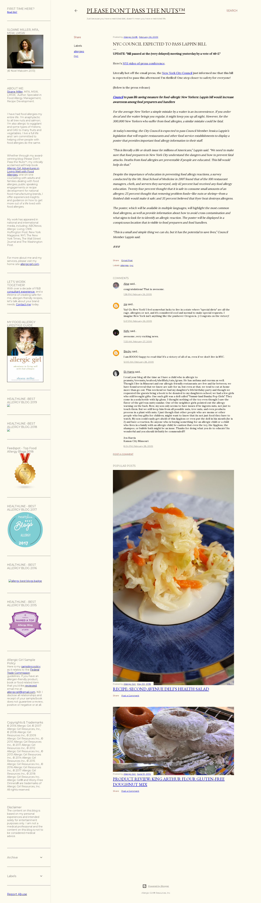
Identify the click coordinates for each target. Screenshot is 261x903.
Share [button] (77, 37)
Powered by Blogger (158, 886)
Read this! (12, 12)
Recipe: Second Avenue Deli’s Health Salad (161, 689)
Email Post (127, 260)
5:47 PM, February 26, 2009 (138, 321)
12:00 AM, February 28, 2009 (139, 361)
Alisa (126, 283)
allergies (79, 51)
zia (125, 304)
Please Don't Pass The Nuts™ (136, 10)
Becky (127, 351)
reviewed (31, 685)
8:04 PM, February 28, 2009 (138, 446)
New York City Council (177, 73)
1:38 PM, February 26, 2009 (138, 294)
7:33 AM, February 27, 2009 (138, 341)
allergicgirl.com (29, 264)
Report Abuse (17, 894)
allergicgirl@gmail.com (21, 692)
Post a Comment (123, 454)
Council (118, 97)
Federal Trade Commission (23, 671)
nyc (76, 56)
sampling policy (30, 666)
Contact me (23, 304)
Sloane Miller (15, 91)
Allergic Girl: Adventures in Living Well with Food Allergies (23, 171)
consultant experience (21, 291)
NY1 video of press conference (144, 63)
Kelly (126, 331)
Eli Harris (129, 371)
